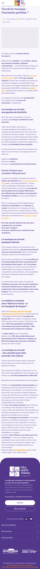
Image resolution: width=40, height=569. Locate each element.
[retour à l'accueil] (20, 3)
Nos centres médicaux (8, 525)
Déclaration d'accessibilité (10, 567)
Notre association (7, 537)
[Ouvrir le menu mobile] (2, 2)
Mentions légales (12, 565)
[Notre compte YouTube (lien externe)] (31, 519)
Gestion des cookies (32, 567)
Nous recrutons (6, 531)
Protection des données (25, 565)
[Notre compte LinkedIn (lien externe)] (26, 519)
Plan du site (22, 567)
